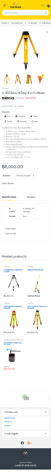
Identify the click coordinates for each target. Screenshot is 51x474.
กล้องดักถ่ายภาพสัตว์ (10, 340)
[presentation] (48, 397)
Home (4, 23)
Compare (20, 106)
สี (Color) (6, 176)
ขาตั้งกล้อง (33, 23)
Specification (9, 197)
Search (45, 12)
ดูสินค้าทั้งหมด (9, 418)
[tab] (9, 198)
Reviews (31, 197)
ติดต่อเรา (7, 425)
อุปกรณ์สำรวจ (17, 23)
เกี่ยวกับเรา (8, 422)
